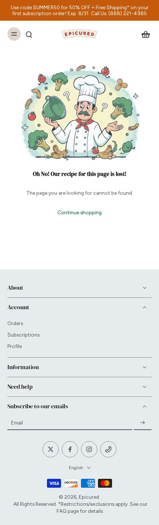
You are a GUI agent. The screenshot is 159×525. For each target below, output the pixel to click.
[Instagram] (89, 449)
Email (17, 423)
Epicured (89, 497)
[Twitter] (51, 449)
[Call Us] (108, 449)
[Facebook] (70, 449)
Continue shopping (79, 212)
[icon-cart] (143, 34)
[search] (29, 34)
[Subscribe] (143, 423)
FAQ (62, 511)
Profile (14, 346)
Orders (15, 323)
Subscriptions (23, 335)
